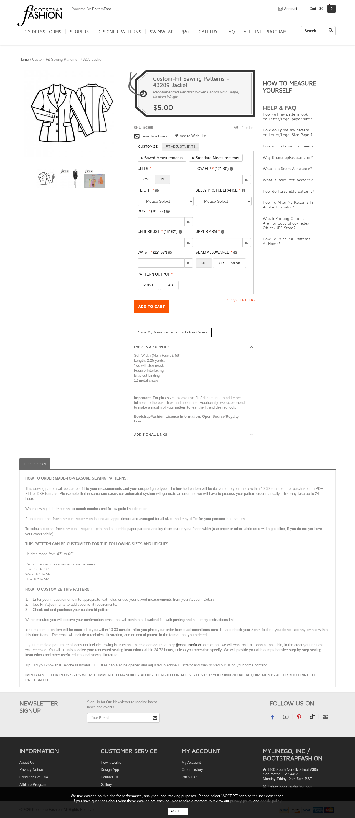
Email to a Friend (154, 136)
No (203, 263)
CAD (169, 285)
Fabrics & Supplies (151, 347)
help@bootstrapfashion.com (191, 645)
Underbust (158, 232)
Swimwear (162, 31)
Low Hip (212, 169)
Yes (229, 263)
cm (146, 179)
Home (24, 59)
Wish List (189, 777)
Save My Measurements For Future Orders (172, 332)
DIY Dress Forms (42, 31)
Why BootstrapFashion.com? (288, 157)
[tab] (148, 147)
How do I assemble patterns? (288, 191)
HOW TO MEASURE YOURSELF (289, 87)
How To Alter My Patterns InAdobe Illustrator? (288, 204)
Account (290, 9)
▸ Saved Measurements (162, 158)
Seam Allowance (214, 252)
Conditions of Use (33, 777)
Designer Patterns (119, 31)
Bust (151, 211)
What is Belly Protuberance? (288, 179)
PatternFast (101, 9)
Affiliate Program (265, 31)
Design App (110, 770)
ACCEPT (177, 811)
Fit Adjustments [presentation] (181, 147)
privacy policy (241, 801)
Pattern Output (155, 274)
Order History (192, 770)
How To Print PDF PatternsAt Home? (286, 241)
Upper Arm (208, 232)
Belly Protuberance (218, 190)
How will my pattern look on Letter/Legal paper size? (287, 116)
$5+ (186, 31)
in (162, 179)
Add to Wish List (193, 136)
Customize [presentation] (148, 147)
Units (144, 169)
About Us (26, 762)
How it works (111, 762)
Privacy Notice (31, 770)
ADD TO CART (151, 307)
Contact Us (110, 777)
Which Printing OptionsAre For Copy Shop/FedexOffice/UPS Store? (286, 223)
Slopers (79, 31)
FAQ (230, 31)
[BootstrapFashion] (39, 15)
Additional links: (151, 435)
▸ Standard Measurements (215, 158)
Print (148, 285)
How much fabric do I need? (288, 146)
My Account (191, 762)
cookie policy (270, 801)
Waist (152, 252)
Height (146, 190)
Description (35, 464)
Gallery (208, 31)
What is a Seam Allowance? (287, 168)
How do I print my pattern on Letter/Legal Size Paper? (288, 132)
